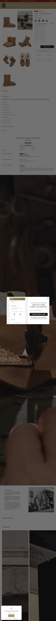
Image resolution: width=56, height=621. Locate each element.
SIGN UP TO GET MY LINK (38, 314)
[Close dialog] (48, 298)
